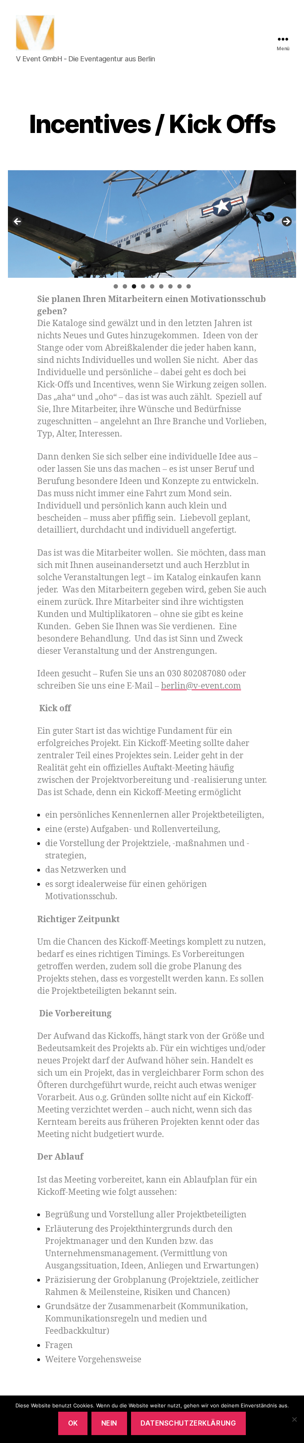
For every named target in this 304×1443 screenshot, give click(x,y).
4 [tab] (143, 286)
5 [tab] (152, 286)
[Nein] (294, 1419)
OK (73, 1423)
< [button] (18, 222)
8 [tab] (179, 286)
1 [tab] (116, 286)
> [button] (286, 222)
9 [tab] (188, 286)
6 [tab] (161, 286)
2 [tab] (125, 286)
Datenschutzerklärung (188, 1423)
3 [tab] (134, 286)
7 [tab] (170, 286)
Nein (109, 1423)
